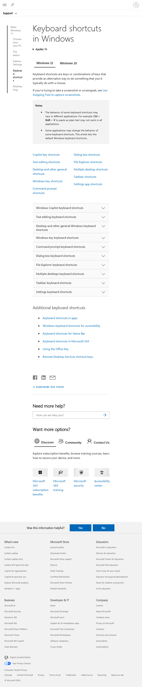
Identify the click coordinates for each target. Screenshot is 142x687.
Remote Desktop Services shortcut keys (68, 357)
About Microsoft (103, 611)
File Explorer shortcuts (88, 162)
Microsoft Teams (11, 635)
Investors (100, 629)
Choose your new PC (17, 42)
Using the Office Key (56, 349)
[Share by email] (50, 376)
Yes (80, 528)
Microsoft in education (106, 547)
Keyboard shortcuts (17, 75)
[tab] (44, 63)
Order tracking (56, 570)
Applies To (41, 49)
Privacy (41, 675)
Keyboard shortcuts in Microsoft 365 (66, 341)
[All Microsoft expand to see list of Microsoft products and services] (4, 5)
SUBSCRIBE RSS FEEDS (50, 386)
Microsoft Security (12, 611)
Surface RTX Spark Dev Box (16, 565)
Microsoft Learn (57, 617)
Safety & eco (87, 675)
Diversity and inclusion (106, 635)
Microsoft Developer (59, 611)
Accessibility (101, 640)
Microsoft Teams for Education (110, 559)
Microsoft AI (9, 605)
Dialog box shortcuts (87, 154)
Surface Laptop (11, 553)
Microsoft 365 (10, 623)
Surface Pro (9, 547)
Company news (103, 617)
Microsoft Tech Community (62, 629)
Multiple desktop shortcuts (91, 169)
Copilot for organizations (15, 570)
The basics (16, 53)
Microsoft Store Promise (61, 582)
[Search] (104, 415)
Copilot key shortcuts (46, 154)
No (103, 528)
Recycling (102, 675)
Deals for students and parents (110, 582)
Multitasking (17, 88)
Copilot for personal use (15, 576)
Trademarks (71, 675)
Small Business (11, 646)
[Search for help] (13, 5)
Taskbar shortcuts (85, 177)
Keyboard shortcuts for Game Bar (64, 333)
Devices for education (106, 553)
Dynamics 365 (10, 617)
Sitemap (8, 675)
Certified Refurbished (59, 576)
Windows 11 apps (12, 588)
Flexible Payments (58, 588)
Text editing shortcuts (46, 162)
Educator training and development (112, 576)
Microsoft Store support (61, 559)
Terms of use (55, 675)
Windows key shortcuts (47, 181)
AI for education (103, 588)
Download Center (58, 553)
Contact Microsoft (25, 675)
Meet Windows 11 (16, 30)
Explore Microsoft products (16, 582)
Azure (52, 605)
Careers (99, 605)
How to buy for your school (108, 570)
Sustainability (102, 646)
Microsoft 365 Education (107, 565)
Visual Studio (56, 646)
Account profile (57, 547)
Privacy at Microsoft (105, 623)
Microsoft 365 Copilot (14, 640)
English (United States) (20, 657)
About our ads (117, 675)
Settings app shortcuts (88, 184)
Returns (53, 565)
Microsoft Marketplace (60, 635)
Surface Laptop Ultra (13, 559)
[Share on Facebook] (35, 376)
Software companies (59, 640)
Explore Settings (17, 63)
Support (8, 13)
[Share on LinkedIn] (42, 376)
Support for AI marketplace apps (64, 623)
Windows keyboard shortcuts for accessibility (71, 326)
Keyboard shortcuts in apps (60, 318)
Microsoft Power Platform (15, 629)
